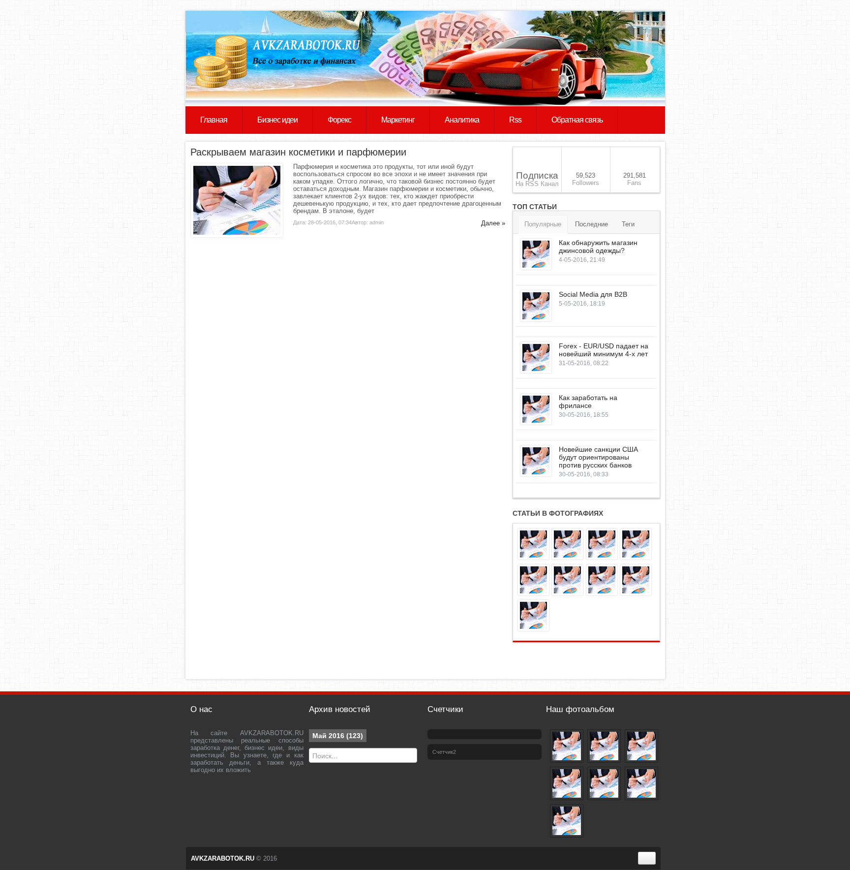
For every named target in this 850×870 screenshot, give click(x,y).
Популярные (542, 224)
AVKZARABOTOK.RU (222, 858)
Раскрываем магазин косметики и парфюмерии (298, 152)
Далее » (493, 223)
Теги (628, 224)
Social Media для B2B (593, 294)
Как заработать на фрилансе (588, 401)
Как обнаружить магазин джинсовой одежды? (598, 246)
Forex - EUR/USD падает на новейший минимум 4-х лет (603, 350)
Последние (591, 224)
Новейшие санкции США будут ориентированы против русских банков (598, 457)
